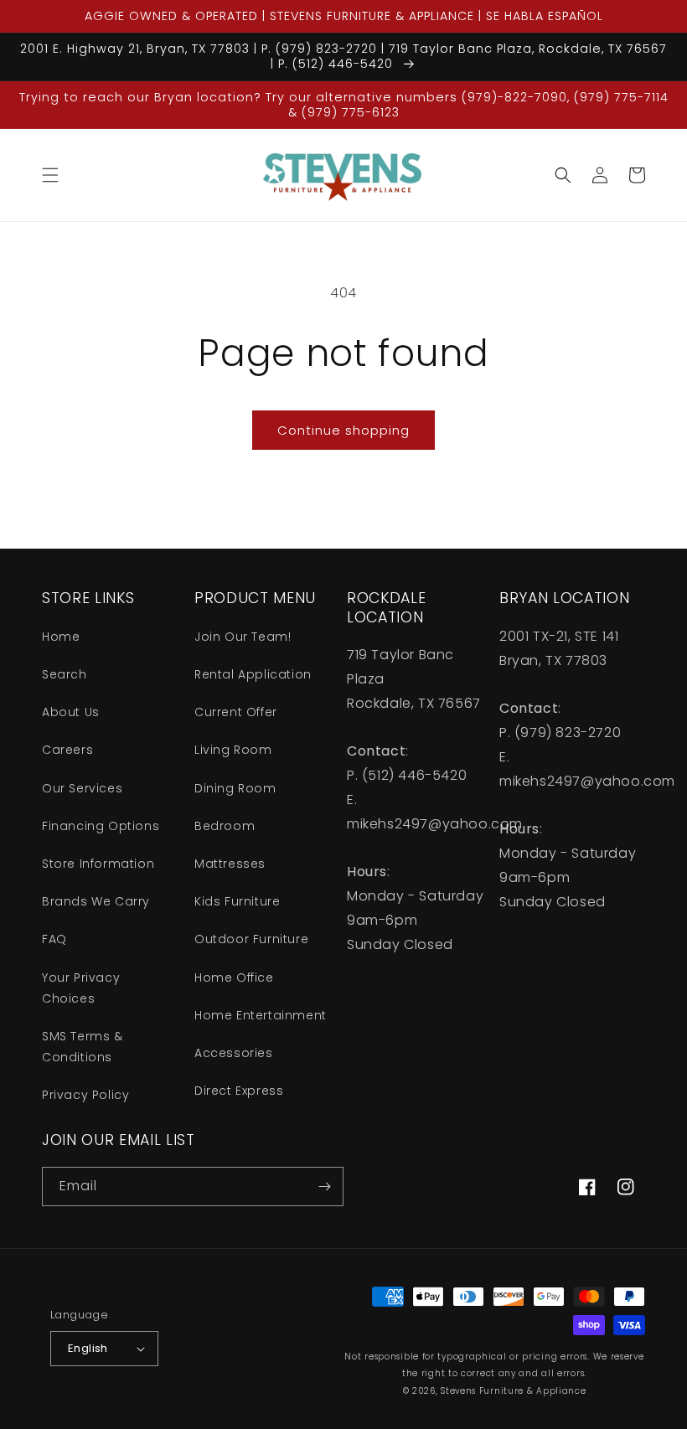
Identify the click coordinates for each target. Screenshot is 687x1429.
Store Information (98, 863)
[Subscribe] (324, 1186)
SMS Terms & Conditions (82, 1046)
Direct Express (238, 1090)
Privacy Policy (85, 1094)
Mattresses (230, 863)
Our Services (82, 788)
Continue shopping (343, 430)
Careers (67, 749)
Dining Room (235, 788)
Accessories (233, 1053)
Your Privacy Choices (81, 988)
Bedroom (224, 826)
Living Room (233, 749)
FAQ (54, 939)
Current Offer (235, 712)
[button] (50, 175)
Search (64, 674)
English (88, 1348)
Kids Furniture (237, 901)
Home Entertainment (260, 1015)
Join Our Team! (242, 636)
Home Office (234, 977)
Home (61, 636)
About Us (71, 712)
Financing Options (100, 826)
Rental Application (253, 674)
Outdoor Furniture (251, 939)
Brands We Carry (96, 901)
